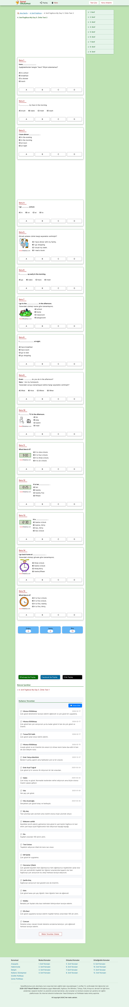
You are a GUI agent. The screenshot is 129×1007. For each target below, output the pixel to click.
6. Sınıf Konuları (72, 967)
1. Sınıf (92, 12)
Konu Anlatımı (106, 3)
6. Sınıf (92, 37)
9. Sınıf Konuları (99, 964)
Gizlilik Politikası (17, 976)
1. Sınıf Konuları (44, 964)
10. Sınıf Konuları (100, 967)
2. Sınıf (92, 17)
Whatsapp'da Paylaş (27, 677)
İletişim (13, 970)
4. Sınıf (92, 27)
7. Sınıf (92, 42)
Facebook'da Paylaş (49, 677)
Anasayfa (14, 964)
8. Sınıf (92, 47)
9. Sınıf (92, 52)
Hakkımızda (15, 967)
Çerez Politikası (17, 979)
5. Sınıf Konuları (72, 964)
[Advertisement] (50, 37)
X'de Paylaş (68, 677)
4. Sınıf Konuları (44, 973)
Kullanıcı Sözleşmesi (18, 973)
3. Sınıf (92, 22)
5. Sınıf (92, 32)
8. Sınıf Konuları (72, 973)
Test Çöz (93, 3)
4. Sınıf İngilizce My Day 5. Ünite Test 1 (34, 690)
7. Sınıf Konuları (72, 970)
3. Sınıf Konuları (44, 970)
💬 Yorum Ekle (75, 705)
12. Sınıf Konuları (100, 973)
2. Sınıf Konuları (44, 967)
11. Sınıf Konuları (100, 970)
